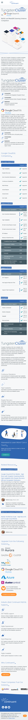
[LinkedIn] (3, 707)
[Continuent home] (14, 2)
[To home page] (8, 700)
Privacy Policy (12, 718)
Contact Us (6, 454)
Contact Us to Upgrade (9, 594)
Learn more (6, 674)
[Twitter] (6, 707)
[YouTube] (9, 707)
